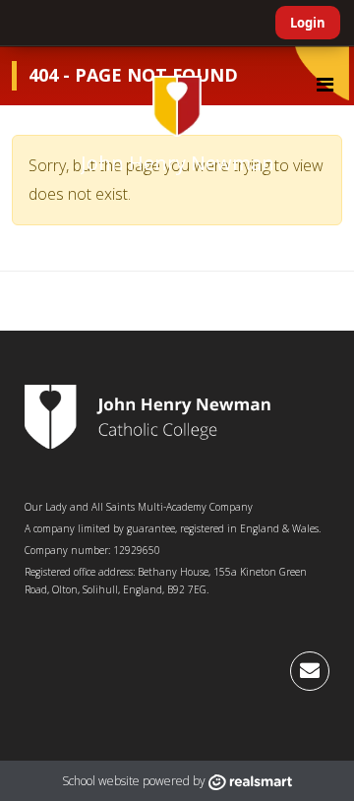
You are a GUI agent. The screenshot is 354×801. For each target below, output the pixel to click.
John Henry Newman (177, 163)
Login (307, 22)
